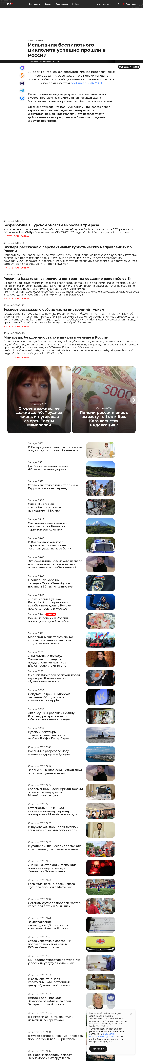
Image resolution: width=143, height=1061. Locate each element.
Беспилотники (45, 61)
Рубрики (76, 4)
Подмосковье (62, 4)
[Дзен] (129, 67)
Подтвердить (98, 1049)
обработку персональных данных (102, 1035)
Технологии (33, 61)
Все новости (34, 4)
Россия (56, 61)
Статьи (48, 4)
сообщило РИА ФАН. (87, 83)
